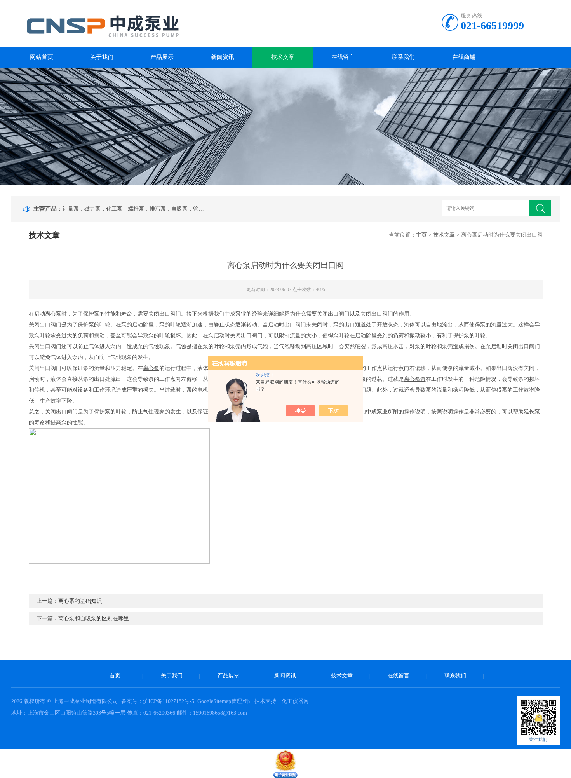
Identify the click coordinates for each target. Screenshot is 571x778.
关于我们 (101, 57)
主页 (421, 235)
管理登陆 (242, 701)
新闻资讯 (222, 57)
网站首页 (41, 57)
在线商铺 (463, 57)
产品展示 (162, 57)
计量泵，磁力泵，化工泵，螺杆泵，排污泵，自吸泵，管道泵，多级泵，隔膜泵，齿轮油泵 (135, 209)
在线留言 (343, 57)
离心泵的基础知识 (80, 601)
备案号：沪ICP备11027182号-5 (158, 701)
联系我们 (403, 57)
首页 (115, 676)
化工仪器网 (295, 701)
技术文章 (282, 57)
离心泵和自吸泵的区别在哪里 (93, 618)
